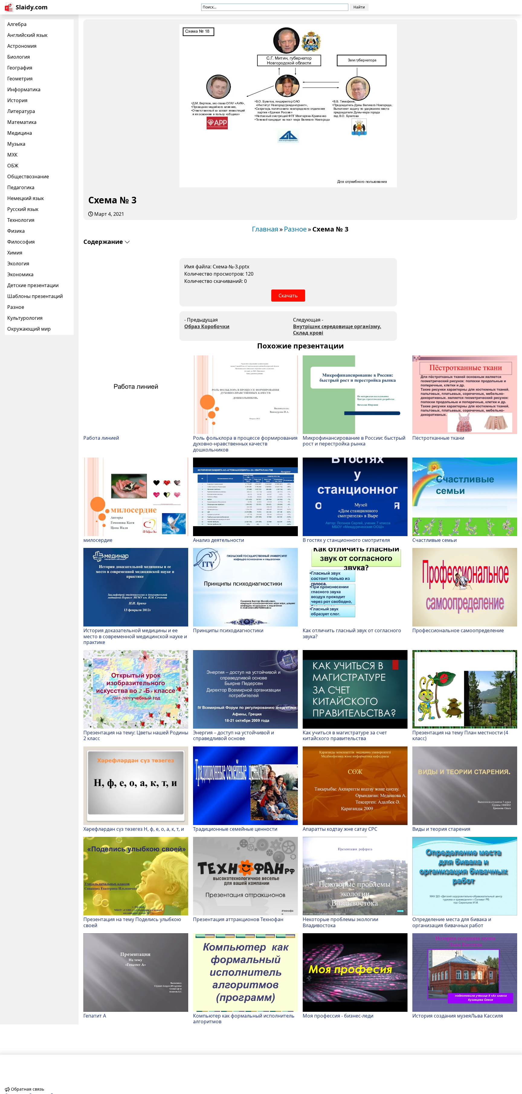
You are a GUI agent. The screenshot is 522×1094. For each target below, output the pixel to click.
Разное (15, 307)
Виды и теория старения (441, 829)
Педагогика (20, 187)
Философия (21, 241)
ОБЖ (12, 165)
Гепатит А (94, 1015)
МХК (12, 154)
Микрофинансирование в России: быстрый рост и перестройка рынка (354, 441)
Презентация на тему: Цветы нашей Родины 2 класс (135, 735)
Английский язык (27, 35)
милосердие (97, 540)
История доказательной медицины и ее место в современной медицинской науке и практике (135, 636)
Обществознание (28, 176)
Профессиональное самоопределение (458, 630)
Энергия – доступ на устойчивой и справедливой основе (233, 735)
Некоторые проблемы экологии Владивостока (340, 922)
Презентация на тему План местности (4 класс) (460, 735)
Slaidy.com (32, 7)
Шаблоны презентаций (35, 296)
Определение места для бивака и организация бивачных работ (451, 922)
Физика (16, 231)
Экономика (20, 274)
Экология (18, 263)
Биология (18, 56)
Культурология (25, 318)
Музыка (16, 144)
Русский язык (22, 209)
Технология (20, 220)
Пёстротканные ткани (438, 438)
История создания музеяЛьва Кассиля (457, 1015)
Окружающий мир (29, 328)
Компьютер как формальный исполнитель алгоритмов (244, 1018)
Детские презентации (33, 285)
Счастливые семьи (434, 540)
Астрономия (22, 46)
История (17, 100)
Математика (22, 122)
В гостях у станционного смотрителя (346, 540)
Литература (21, 111)
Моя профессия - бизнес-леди (338, 1015)
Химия (14, 252)
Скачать (288, 295)
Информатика (23, 89)
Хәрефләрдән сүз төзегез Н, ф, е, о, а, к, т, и (133, 829)
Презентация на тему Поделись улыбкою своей (132, 922)
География (19, 67)
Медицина (19, 133)
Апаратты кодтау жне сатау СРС (340, 829)
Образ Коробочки (207, 326)
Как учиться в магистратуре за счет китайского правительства (345, 735)
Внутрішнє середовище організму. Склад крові (337, 329)
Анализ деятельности (218, 540)
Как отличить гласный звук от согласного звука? (352, 633)
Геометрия (20, 78)
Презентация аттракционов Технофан (238, 919)
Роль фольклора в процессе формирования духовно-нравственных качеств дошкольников (245, 444)
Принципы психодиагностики (228, 630)
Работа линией (101, 438)
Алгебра (17, 24)
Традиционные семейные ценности (235, 829)
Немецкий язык (25, 198)
